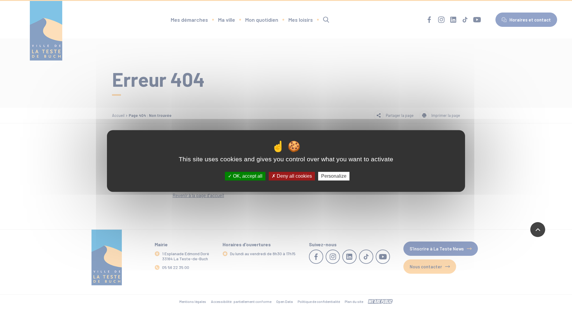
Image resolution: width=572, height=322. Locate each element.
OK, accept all (247, 176)
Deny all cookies (294, 176)
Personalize (333, 176)
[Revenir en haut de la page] (537, 229)
